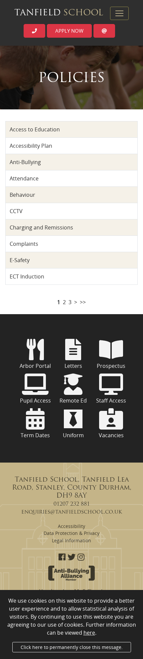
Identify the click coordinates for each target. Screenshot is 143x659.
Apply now (69, 30)
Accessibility (71, 526)
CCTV (16, 211)
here (89, 632)
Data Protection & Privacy (71, 533)
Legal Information (71, 540)
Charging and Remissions (41, 227)
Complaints (24, 243)
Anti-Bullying (25, 162)
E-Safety (20, 260)
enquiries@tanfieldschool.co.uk (71, 512)
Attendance (24, 178)
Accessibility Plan (31, 145)
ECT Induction (27, 276)
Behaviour (22, 194)
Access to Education (35, 129)
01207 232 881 (72, 504)
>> (83, 302)
